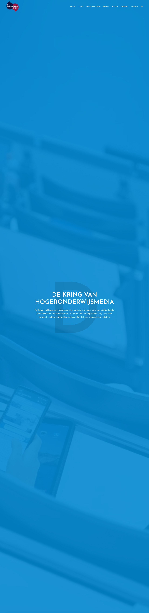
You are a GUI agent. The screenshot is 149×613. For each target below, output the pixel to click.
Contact (134, 6)
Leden (81, 6)
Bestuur (115, 6)
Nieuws (73, 6)
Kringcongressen (93, 6)
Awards (106, 6)
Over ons (124, 6)
